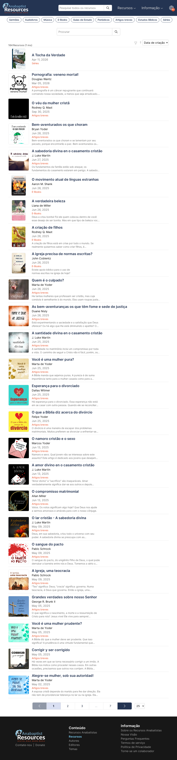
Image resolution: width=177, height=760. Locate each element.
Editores (74, 745)
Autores (74, 740)
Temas (73, 749)
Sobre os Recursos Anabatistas (141, 730)
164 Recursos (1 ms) (20, 45)
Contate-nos (23, 745)
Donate (40, 745)
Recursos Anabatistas (83, 732)
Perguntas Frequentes (135, 738)
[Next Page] (125, 706)
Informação (151, 8)
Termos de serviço (133, 742)
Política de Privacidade (136, 747)
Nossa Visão (129, 734)
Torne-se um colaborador (137, 751)
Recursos (125, 8)
